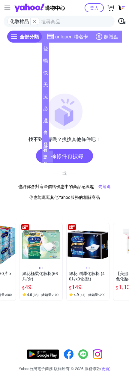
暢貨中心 (45, 62)
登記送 (45, 50)
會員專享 (45, 134)
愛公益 (45, 146)
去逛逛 (104, 186)
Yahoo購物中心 (39, 8)
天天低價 (45, 86)
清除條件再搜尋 (64, 156)
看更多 (45, 156)
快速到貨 (45, 74)
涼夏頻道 (45, 98)
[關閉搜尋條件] (34, 21)
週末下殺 (45, 122)
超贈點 (111, 36)
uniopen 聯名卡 (71, 36)
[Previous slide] (24, 244)
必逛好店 (45, 110)
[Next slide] (12, 244)
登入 (94, 7)
